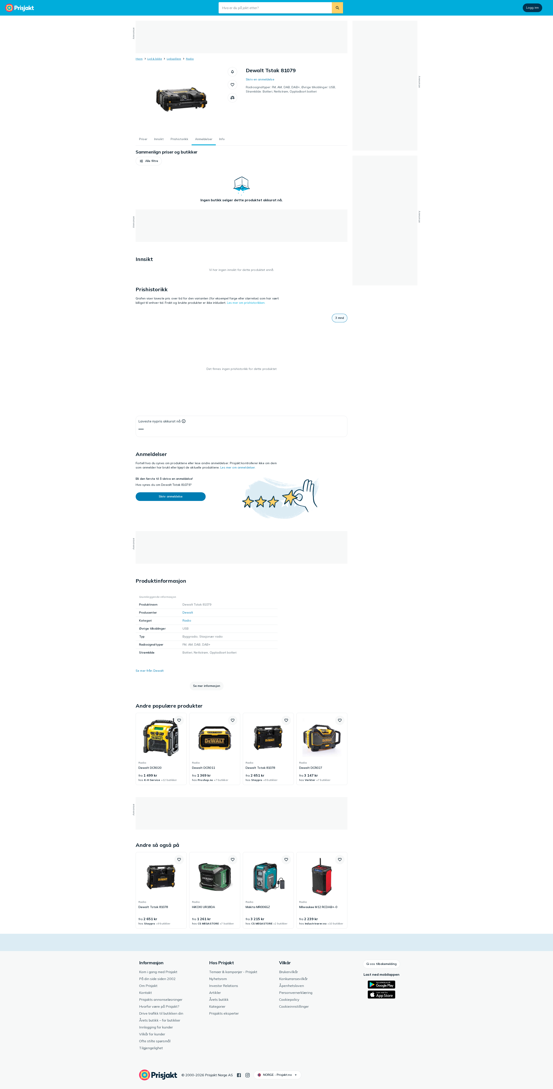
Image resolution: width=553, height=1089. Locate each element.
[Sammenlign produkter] (232, 97)
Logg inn (532, 8)
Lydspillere (174, 58)
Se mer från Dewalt (150, 671)
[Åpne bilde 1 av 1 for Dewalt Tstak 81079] (182, 99)
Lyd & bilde (154, 58)
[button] (232, 72)
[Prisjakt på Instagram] (247, 1075)
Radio (190, 58)
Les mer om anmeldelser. (238, 467)
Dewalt (188, 612)
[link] (161, 749)
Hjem (139, 58)
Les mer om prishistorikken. (246, 303)
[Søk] (337, 7)
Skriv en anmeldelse (260, 79)
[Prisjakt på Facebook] (239, 1075)
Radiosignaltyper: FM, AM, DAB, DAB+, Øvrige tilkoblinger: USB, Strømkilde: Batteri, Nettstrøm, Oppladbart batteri (291, 89)
